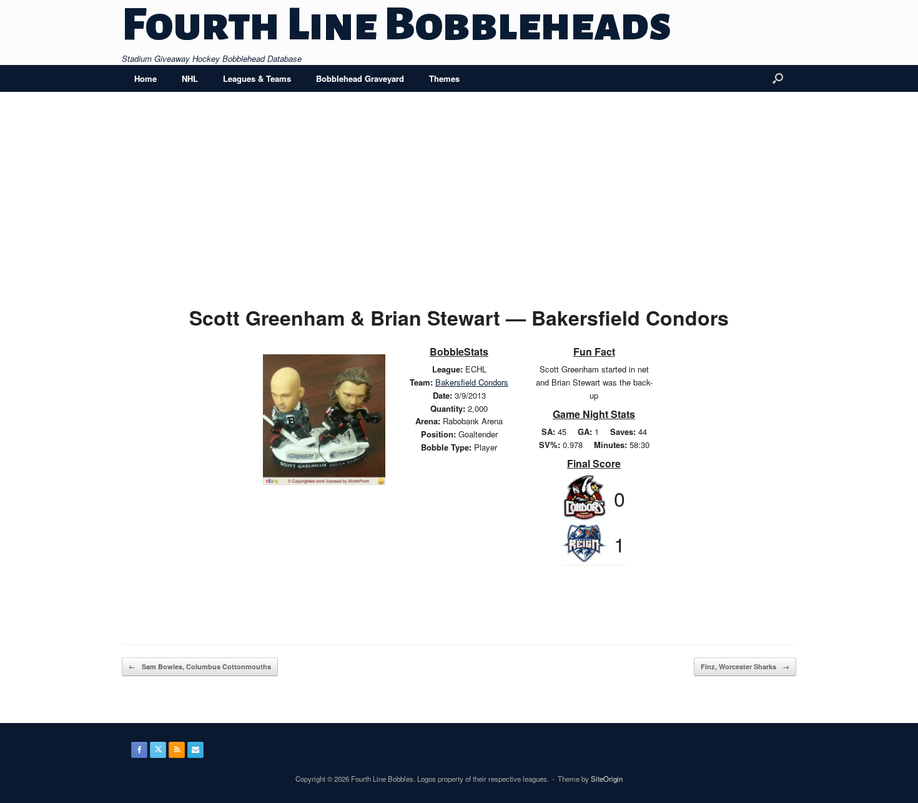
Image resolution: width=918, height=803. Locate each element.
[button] (777, 78)
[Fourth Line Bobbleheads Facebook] (139, 750)
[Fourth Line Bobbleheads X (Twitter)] (158, 750)
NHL (190, 78)
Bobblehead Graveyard (360, 78)
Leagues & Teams (257, 78)
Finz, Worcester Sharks (745, 666)
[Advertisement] (459, 207)
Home (145, 78)
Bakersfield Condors (471, 382)
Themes (444, 78)
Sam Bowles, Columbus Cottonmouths (200, 666)
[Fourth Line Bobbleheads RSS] (177, 750)
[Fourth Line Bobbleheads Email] (195, 750)
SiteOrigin (607, 779)
